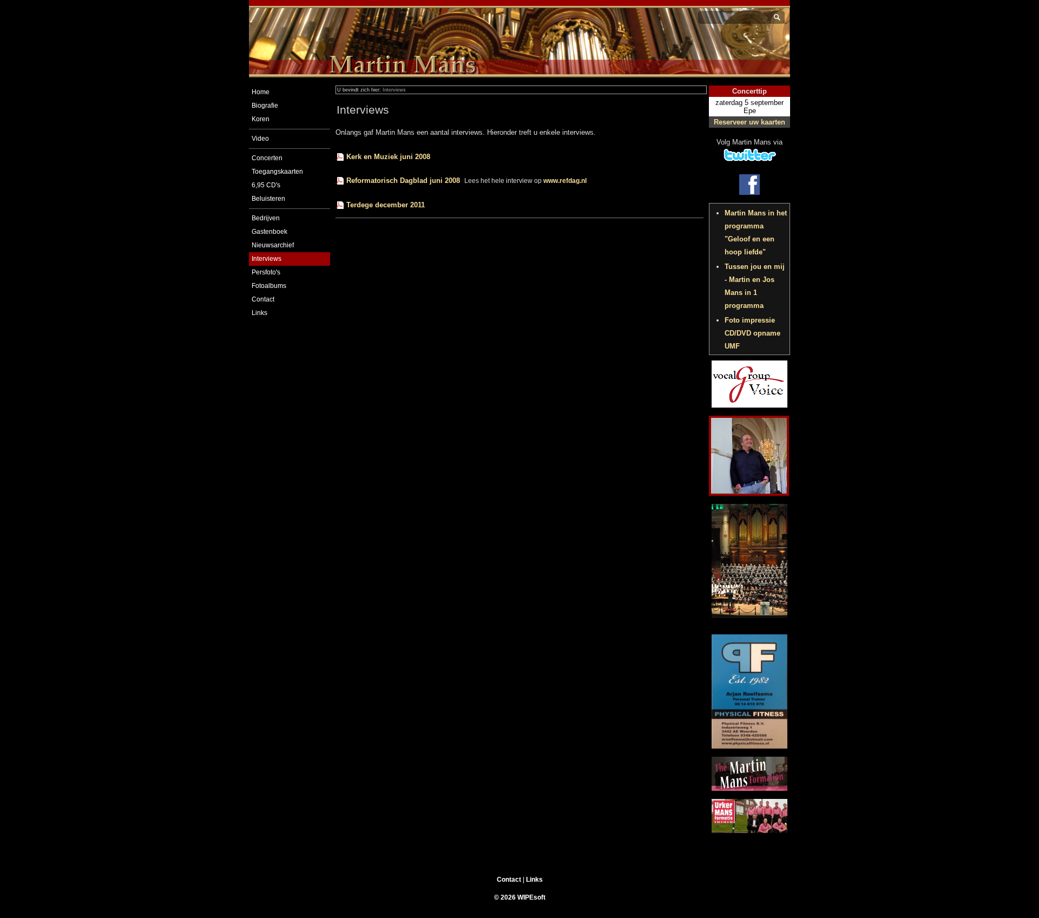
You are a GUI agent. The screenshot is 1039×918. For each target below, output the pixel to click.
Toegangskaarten (277, 171)
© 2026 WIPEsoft (519, 897)
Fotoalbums (269, 286)
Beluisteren (268, 198)
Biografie (265, 105)
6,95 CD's (266, 185)
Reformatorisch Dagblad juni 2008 (403, 180)
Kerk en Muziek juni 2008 (388, 157)
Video (260, 138)
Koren (260, 119)
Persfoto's (266, 272)
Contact (263, 299)
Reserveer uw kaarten (749, 122)
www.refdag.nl (565, 181)
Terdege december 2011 (385, 205)
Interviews (266, 259)
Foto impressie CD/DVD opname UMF (752, 333)
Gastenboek (269, 231)
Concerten (267, 158)
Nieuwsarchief (273, 245)
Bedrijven (266, 218)
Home (260, 92)
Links (259, 313)
